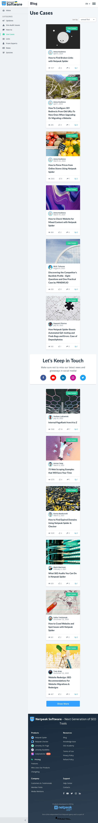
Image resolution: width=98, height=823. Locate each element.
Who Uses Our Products (40, 767)
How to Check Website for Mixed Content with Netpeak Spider (62, 222)
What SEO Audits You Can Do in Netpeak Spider (62, 575)
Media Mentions (37, 791)
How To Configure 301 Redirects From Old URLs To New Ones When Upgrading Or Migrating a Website (61, 113)
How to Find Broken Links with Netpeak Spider (60, 59)
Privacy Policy (68, 755)
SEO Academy (68, 746)
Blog (65, 737)
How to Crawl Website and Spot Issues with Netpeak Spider (61, 627)
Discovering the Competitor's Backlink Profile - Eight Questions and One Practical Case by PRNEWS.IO (62, 278)
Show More (63, 703)
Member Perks (37, 787)
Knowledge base (69, 741)
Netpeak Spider (41, 737)
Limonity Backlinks (42, 750)
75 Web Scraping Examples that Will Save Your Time (61, 471)
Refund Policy (68, 759)
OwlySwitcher (42, 754)
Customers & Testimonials (41, 783)
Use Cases (72, 28)
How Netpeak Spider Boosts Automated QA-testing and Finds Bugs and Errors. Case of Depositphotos (62, 335)
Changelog (35, 772)
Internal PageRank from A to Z (62, 423)
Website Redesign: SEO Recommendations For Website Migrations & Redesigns (59, 682)
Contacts (66, 787)
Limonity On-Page (42, 746)
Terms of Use (68, 751)
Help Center (67, 783)
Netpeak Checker (41, 741)
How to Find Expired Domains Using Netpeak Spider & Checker (62, 523)
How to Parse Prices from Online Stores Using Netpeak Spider (62, 168)
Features (34, 763)
